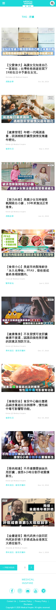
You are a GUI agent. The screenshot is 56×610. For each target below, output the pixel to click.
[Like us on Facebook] (12, 590)
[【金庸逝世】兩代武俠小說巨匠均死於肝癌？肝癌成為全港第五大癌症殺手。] (28, 512)
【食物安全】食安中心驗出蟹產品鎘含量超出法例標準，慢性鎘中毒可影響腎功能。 (27, 404)
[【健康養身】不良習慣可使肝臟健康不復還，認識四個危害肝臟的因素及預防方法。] (28, 310)
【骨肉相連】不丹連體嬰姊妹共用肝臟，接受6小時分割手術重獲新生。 (28, 472)
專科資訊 (10, 351)
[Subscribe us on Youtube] (36, 590)
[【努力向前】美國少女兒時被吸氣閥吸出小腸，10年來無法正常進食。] (28, 176)
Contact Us (11, 601)
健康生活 (10, 149)
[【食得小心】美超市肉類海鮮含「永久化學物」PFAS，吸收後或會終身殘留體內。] (28, 243)
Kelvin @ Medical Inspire (16, 144)
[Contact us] (28, 590)
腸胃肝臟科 (20, 351)
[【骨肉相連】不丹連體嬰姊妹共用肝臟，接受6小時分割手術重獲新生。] (28, 445)
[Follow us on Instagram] (20, 590)
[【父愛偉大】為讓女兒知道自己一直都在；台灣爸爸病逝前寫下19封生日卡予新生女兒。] (28, 41)
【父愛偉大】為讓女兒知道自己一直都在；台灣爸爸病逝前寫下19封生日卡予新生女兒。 (27, 68)
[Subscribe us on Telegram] (44, 590)
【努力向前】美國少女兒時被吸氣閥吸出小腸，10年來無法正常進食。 (27, 203)
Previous (9, 568)
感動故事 (10, 82)
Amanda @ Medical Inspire (16, 548)
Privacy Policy (41, 601)
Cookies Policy (25, 601)
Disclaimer (28, 604)
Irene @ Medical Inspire (15, 279)
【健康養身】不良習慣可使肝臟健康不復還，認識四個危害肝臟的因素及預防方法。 (27, 337)
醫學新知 (10, 283)
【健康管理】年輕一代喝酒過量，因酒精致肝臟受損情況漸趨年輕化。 (27, 135)
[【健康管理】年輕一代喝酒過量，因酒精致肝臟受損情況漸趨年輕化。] (28, 108)
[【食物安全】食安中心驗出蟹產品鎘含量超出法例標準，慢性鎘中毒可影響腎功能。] (28, 378)
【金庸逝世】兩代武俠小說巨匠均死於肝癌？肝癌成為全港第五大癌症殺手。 (27, 539)
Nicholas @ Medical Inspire (17, 77)
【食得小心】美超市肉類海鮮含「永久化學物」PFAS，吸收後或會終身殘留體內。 (27, 270)
